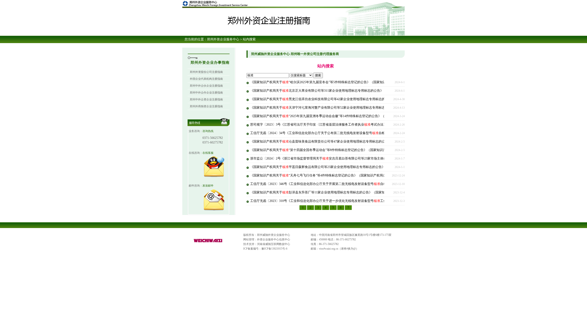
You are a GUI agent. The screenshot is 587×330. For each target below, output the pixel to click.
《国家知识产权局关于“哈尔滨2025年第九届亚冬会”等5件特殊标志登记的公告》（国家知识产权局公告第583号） (333, 82)
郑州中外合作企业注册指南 (206, 92)
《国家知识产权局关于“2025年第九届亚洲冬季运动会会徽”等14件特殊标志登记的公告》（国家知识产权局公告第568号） (339, 116)
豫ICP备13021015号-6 (274, 248)
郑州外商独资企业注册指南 (206, 106)
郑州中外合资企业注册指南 (206, 99)
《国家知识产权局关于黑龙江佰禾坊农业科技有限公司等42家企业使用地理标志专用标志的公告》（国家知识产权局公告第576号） (345, 99)
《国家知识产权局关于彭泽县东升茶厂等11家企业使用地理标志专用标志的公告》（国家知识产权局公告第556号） (334, 192)
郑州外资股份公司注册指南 (206, 72)
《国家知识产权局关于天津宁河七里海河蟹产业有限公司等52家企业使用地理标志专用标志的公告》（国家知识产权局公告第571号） (347, 107)
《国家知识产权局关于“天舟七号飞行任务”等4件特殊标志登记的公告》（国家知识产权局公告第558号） (327, 175)
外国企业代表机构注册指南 (206, 78)
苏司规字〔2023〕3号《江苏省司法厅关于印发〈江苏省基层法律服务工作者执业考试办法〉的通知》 (324, 124)
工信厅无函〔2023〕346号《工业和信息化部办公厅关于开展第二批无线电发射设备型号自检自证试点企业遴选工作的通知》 (341, 184)
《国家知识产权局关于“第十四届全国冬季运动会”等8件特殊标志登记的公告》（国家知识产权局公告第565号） (331, 150)
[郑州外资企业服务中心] (208, 242)
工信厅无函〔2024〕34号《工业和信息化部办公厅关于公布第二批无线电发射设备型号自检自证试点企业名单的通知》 (337, 133)
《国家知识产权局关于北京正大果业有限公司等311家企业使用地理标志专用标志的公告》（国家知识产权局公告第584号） (340, 90)
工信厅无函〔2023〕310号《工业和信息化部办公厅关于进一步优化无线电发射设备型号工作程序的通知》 (328, 201)
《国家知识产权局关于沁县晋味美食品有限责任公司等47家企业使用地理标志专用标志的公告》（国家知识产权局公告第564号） (344, 141)
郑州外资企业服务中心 (223, 39)
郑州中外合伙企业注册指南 (206, 85)
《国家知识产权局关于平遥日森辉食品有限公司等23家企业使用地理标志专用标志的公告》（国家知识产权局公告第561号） (341, 167)
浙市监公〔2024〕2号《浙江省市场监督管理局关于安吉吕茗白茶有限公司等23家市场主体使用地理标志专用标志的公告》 (339, 158)
